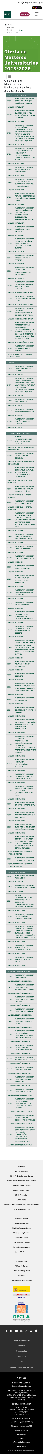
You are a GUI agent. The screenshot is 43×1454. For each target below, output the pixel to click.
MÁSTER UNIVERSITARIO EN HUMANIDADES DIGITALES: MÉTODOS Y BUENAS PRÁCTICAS (24, 285)
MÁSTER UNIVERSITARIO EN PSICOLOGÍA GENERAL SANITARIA (24, 959)
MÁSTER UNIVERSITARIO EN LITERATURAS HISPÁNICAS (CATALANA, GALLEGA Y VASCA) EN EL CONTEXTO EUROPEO (24, 243)
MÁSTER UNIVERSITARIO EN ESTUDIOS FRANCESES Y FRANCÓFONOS (24, 169)
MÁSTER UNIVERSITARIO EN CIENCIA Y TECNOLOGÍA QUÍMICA (24, 368)
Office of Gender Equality (21, 1185)
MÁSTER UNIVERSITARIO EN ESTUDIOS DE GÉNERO (24, 603)
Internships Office (21, 1237)
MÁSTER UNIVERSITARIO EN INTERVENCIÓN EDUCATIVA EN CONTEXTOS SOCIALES (24, 776)
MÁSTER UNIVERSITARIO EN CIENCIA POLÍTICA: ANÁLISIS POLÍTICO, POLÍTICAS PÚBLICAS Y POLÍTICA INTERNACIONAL (24, 472)
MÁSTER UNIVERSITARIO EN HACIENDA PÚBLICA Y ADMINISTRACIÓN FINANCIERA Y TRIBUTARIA (24, 615)
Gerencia (21, 1166)
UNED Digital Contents (21, 1242)
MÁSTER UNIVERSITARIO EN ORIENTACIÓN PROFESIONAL (25, 804)
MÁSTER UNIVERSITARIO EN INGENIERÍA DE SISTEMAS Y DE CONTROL (24, 999)
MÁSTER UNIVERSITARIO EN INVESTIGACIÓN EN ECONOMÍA (24, 455)
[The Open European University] (21, 1300)
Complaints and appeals (21, 1247)
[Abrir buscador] (19, 2)
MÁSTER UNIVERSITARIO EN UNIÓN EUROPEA (24, 699)
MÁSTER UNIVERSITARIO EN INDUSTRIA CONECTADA (24, 1068)
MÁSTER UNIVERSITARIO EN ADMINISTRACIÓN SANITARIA (25, 886)
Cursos (9, 30)
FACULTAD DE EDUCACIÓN (16, 716)
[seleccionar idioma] (23, 2)
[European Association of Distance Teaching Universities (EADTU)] (21, 1309)
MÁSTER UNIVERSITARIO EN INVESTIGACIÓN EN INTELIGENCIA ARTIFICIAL (24, 1047)
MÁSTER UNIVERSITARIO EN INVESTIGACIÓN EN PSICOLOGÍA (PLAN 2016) (24, 916)
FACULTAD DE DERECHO (15, 530)
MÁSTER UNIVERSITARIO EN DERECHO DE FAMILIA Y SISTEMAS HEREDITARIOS (24, 536)
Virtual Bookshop (21, 1266)
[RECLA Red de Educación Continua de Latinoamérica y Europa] (21, 1318)
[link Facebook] (6, 1331)
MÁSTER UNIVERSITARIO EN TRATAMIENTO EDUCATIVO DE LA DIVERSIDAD (25, 815)
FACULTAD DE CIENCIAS (15, 374)
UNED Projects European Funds (21, 1176)
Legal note (21, 1356)
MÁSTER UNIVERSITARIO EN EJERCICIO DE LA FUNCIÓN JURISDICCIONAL (24, 592)
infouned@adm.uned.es (21, 1442)
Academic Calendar (21, 1218)
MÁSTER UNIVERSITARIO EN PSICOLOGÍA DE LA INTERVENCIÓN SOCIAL (24, 947)
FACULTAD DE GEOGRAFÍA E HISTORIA (20, 292)
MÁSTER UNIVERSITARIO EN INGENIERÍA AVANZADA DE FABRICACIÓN (24, 1079)
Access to (21, 1275)
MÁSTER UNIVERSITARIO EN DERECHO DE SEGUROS (24, 547)
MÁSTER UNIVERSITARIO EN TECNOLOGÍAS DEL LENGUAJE (25, 1058)
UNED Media (21, 1199)
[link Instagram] (25, 1331)
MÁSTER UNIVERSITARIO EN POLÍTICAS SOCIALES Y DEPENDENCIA (24, 664)
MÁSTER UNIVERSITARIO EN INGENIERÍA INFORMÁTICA (24, 1010)
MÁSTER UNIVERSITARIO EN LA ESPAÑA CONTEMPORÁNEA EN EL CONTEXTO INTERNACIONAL (24, 311)
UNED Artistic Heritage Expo (22, 1280)
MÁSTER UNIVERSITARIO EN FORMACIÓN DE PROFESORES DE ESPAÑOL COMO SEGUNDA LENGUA (25, 197)
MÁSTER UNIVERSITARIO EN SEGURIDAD (24, 675)
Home (10, 25)
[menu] (37, 14)
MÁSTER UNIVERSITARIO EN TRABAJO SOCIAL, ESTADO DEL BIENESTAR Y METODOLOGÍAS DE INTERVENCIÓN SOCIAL (25, 687)
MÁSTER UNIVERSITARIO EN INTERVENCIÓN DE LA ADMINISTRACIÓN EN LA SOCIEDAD (24, 629)
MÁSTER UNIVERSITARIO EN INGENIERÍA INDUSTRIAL (24, 1090)
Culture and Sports (21, 1261)
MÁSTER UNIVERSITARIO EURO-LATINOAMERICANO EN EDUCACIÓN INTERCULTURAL (25, 827)
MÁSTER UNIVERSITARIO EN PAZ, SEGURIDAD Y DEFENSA (24, 859)
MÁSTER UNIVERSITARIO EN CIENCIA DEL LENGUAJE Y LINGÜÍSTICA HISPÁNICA (24, 101)
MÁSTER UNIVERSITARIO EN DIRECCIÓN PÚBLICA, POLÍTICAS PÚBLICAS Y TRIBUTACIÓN (24, 579)
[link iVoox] (35, 1331)
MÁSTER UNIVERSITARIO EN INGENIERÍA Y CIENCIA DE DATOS (24, 1021)
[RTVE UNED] (37, 7)
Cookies (22, 1362)
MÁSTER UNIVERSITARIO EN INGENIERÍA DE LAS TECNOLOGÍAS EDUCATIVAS (24, 987)
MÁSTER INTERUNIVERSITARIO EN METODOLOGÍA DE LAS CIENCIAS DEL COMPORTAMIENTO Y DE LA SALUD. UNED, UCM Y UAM (24, 901)
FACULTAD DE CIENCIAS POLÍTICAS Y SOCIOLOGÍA (20, 481)
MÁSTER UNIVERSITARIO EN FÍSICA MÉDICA (24, 877)
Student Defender (21, 1252)
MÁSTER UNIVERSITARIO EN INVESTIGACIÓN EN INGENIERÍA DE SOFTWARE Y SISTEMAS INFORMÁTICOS (25, 1034)
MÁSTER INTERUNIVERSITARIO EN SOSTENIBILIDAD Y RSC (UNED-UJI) (23, 440)
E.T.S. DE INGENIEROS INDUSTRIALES (20, 1073)
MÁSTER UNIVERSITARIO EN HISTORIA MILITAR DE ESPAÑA (24, 348)
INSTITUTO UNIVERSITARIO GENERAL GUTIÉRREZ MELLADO (20, 355)
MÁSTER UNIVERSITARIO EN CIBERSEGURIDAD (24, 976)
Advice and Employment (21, 1232)
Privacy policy (21, 1351)
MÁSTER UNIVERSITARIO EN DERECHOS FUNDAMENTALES (25, 557)
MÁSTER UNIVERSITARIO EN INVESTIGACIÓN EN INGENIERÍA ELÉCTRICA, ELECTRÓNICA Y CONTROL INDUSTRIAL (24, 1103)
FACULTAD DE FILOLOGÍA (16, 107)
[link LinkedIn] (21, 1331)
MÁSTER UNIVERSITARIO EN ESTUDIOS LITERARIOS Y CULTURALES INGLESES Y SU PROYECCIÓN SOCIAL (24, 182)
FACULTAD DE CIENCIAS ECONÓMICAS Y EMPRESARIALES (21, 448)
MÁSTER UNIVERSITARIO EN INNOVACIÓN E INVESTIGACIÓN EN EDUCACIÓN (24, 763)
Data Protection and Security (21, 1367)
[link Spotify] (30, 1331)
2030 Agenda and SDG (21, 1209)
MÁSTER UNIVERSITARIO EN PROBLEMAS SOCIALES (24, 502)
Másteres (10, 27)
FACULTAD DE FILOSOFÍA (16, 264)
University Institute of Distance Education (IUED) (21, 1204)
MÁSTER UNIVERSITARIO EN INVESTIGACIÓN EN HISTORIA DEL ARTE (25, 298)
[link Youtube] (16, 1331)
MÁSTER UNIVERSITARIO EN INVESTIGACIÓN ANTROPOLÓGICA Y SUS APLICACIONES (24, 271)
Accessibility (21, 1345)
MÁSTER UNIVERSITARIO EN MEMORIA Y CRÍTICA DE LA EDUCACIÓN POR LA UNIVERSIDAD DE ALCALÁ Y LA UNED (25, 790)
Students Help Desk (21, 1223)
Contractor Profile (21, 1171)
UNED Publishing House (21, 1270)
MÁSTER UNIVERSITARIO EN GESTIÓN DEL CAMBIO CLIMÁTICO (24, 421)
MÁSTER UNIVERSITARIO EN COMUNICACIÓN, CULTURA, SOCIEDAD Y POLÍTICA (24, 489)
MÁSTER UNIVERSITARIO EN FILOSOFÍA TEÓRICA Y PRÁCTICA (24, 257)
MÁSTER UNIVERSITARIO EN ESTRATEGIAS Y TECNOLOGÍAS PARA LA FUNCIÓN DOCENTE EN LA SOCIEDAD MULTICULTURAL (25, 724)
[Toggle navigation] (9, 76)
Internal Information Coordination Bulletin (21, 1180)
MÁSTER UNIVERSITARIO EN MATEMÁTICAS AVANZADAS (24, 410)
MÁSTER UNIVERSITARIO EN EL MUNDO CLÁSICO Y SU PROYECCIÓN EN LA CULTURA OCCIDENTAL (25, 114)
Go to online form (25, 1386)
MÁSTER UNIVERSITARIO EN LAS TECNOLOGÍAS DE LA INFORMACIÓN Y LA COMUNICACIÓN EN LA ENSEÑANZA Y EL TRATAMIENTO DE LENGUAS (24, 213)
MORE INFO (21, 1434)
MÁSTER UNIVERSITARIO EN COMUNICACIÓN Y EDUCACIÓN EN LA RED (25, 710)
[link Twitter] (10, 1331)
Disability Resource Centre (21, 1228)
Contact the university (21, 1340)
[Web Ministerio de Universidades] (21, 1289)
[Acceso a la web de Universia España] (21, 1294)
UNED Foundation (21, 1195)
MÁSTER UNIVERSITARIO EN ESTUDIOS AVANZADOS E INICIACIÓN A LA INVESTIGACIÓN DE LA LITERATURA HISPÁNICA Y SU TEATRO (25, 154)
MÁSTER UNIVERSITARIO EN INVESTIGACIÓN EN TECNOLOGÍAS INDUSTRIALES (25, 1117)
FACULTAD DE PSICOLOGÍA (16, 910)
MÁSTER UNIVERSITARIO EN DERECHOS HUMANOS (24, 567)
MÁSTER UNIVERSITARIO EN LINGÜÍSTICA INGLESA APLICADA (24, 229)
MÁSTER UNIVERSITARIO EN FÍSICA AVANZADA (24, 400)
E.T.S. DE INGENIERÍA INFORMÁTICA (20, 981)
